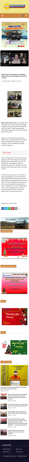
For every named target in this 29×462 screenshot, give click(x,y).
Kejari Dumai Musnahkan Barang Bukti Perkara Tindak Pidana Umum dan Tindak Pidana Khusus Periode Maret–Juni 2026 (17, 397)
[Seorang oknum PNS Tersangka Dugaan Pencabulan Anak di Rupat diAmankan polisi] (14, 375)
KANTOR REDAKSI (7, 449)
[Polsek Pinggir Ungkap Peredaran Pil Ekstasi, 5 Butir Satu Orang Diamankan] (3, 414)
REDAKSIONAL (6, 451)
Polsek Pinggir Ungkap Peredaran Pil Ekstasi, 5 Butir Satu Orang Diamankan (17, 412)
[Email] (16, 208)
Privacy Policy (19, 451)
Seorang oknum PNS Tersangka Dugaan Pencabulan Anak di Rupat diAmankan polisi (13, 388)
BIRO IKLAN (19, 449)
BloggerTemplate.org (19, 458)
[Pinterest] (12, 208)
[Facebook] (2, 208)
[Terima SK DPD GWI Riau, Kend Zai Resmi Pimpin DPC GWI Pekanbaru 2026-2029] (3, 406)
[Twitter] (6, 208)
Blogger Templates (9, 458)
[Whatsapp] (9, 208)
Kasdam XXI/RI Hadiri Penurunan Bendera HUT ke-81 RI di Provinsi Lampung (16, 432)
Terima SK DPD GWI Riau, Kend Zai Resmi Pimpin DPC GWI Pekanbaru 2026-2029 (18, 405)
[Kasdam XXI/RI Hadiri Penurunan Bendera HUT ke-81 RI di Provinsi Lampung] (3, 432)
